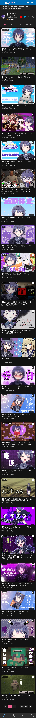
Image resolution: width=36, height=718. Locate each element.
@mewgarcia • (10, 16)
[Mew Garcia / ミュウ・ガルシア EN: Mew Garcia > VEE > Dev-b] (3, 17)
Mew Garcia (12, 14)
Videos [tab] (4, 24)
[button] (10, 2)
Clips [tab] (12, 24)
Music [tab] (20, 24)
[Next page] (30, 706)
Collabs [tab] (29, 24)
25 (26, 706)
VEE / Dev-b (17, 16)
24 (22, 706)
